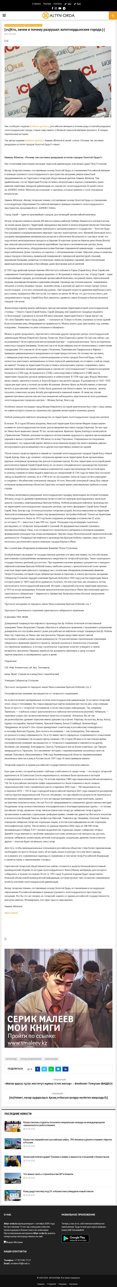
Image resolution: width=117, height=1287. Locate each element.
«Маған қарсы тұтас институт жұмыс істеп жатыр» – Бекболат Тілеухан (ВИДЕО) (58, 1083)
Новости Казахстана (33, 25)
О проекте (36, 4)
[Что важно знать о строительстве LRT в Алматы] (13, 1178)
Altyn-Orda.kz (11, 913)
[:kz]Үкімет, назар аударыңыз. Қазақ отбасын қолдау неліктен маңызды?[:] (58, 1097)
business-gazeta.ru (39, 126)
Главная (40, 1284)
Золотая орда (51, 1059)
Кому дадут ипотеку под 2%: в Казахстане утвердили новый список (58, 1191)
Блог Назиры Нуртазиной (14, 25)
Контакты (58, 4)
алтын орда (11, 1059)
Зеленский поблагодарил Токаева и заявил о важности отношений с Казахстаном (66, 1157)
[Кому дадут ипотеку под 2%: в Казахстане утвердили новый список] (13, 1195)
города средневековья (30, 1059)
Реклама (47, 4)
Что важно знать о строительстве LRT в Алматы (48, 1174)
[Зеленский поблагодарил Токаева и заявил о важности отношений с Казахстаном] (13, 1161)
